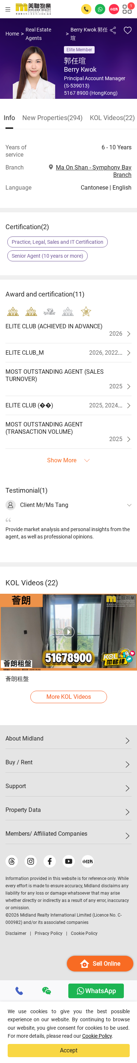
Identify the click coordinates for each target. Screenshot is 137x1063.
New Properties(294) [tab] (52, 118)
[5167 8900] (19, 991)
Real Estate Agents (38, 34)
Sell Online (106, 963)
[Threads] (11, 861)
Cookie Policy (97, 1036)
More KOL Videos (68, 696)
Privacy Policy (48, 933)
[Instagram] (30, 861)
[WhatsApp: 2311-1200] (100, 9)
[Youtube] (68, 861)
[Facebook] (49, 861)
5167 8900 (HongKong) (91, 93)
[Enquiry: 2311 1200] (86, 9)
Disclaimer (15, 933)
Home (12, 34)
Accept (68, 1050)
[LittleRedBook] (87, 861)
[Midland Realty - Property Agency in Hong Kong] (33, 9)
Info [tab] (9, 118)
